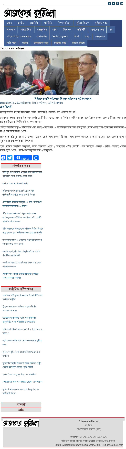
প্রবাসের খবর (97, 29)
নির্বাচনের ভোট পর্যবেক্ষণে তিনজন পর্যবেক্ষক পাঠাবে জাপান (63, 98)
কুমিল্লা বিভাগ (82, 23)
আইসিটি (81, 29)
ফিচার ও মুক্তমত (60, 36)
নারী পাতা (11, 43)
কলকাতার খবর (41, 43)
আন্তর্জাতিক (26, 29)
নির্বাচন (35, 102)
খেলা (54, 29)
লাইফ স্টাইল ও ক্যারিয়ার (19, 36)
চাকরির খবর (60, 43)
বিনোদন (67, 29)
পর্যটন (25, 43)
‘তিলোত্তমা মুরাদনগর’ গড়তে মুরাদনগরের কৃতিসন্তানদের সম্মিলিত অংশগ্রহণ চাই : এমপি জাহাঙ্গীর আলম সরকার (21, 217)
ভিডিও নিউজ (78, 43)
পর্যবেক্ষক (42, 102)
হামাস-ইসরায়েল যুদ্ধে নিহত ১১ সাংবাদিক (19, 374)
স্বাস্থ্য (87, 36)
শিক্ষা (76, 36)
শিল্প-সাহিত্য (64, 23)
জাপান (28, 102)
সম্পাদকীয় (42, 36)
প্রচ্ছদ (9, 23)
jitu (61, 102)
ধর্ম (110, 29)
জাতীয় (21, 23)
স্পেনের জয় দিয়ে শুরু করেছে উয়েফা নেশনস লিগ (22, 381)
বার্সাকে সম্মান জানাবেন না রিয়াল (15, 183)
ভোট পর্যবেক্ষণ (53, 102)
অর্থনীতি (48, 23)
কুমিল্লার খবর (101, 23)
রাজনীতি (34, 23)
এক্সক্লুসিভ (42, 29)
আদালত (11, 29)
